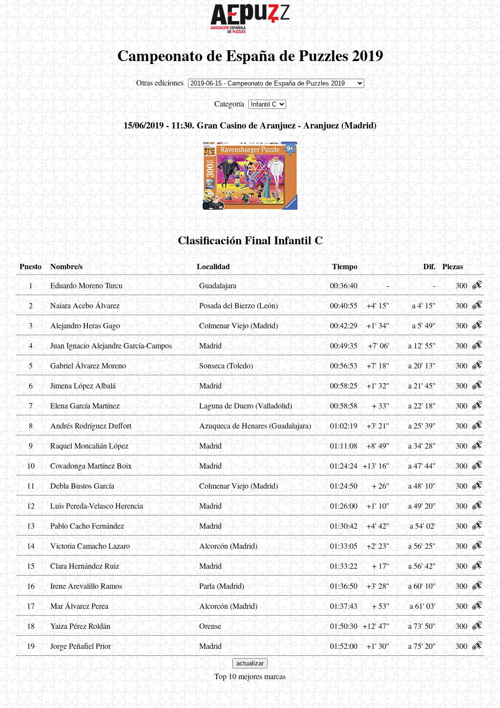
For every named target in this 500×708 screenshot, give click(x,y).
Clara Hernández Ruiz (84, 565)
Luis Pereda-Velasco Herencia (96, 505)
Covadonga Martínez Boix (91, 465)
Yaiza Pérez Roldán (80, 626)
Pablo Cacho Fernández (87, 525)
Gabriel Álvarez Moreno (88, 365)
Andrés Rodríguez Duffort (90, 425)
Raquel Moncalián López (89, 445)
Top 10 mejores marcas (250, 676)
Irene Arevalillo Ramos (86, 585)
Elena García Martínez (85, 405)
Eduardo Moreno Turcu (86, 285)
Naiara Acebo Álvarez (85, 305)
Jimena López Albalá (83, 385)
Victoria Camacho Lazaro (90, 545)
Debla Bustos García (82, 485)
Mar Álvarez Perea (79, 606)
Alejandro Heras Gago (85, 325)
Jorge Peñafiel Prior (80, 646)
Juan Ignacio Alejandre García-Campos (111, 345)
